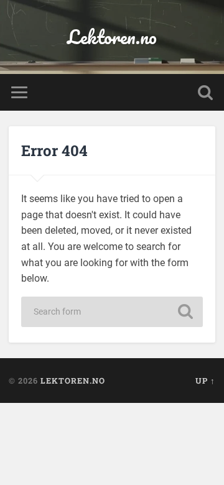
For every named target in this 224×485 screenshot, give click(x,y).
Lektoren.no (112, 37)
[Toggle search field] (205, 92)
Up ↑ (205, 381)
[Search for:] (111, 312)
